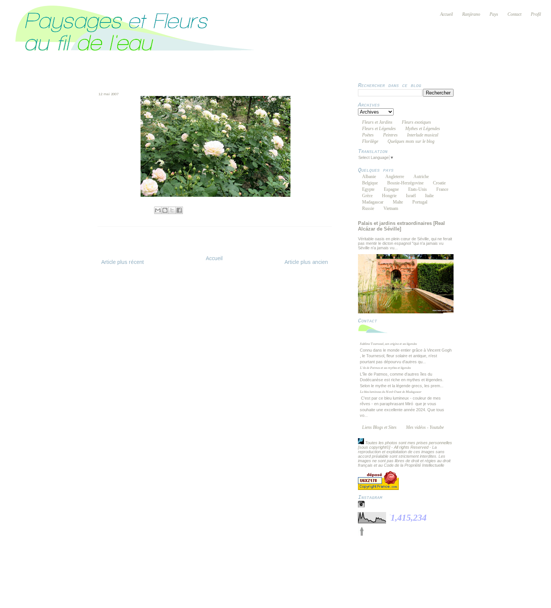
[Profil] (361, 442)
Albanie (369, 176)
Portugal (419, 202)
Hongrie (389, 195)
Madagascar (372, 202)
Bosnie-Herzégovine (405, 183)
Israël (411, 195)
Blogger (348, 565)
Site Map (332, 560)
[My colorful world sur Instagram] (361, 506)
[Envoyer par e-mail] (158, 210)
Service (278, 560)
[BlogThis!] (165, 210)
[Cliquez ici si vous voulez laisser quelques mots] (375, 333)
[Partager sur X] (172, 210)
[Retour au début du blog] (361, 534)
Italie (429, 195)
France (442, 189)
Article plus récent (122, 262)
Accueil (214, 258)
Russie (368, 208)
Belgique (370, 183)
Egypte (368, 189)
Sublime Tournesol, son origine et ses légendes (388, 343)
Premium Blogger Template (223, 565)
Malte (398, 202)
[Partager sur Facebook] (179, 210)
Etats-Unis (417, 189)
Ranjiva (129, 209)
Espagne (391, 189)
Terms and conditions (235, 560)
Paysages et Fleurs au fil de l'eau (267, 555)
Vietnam (390, 208)
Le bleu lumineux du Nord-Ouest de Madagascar (390, 391)
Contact (304, 560)
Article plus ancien (306, 262)
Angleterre (394, 176)
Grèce (367, 195)
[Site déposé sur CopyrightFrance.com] (378, 488)
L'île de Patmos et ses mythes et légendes (385, 367)
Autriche (421, 176)
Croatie (439, 183)
